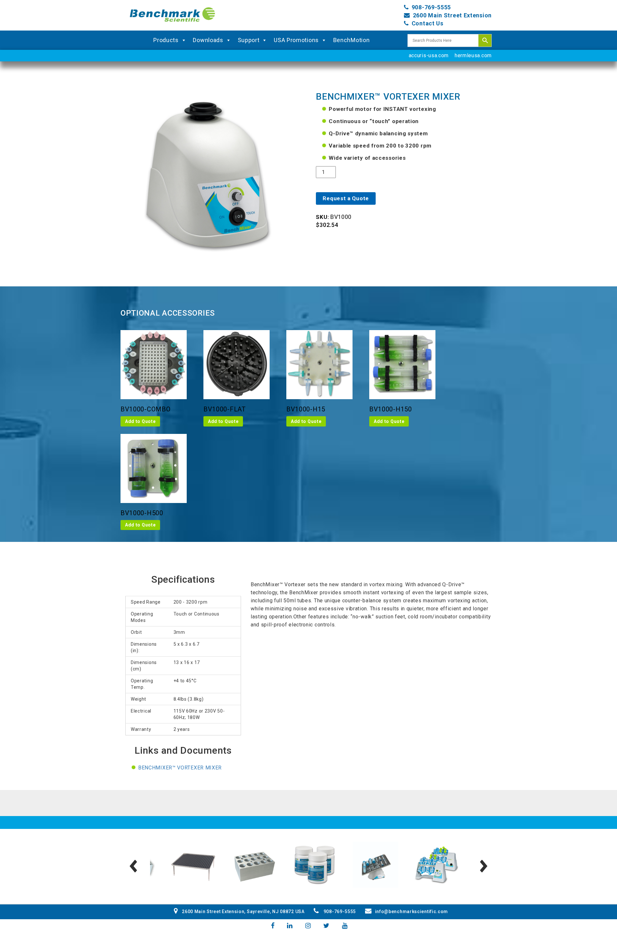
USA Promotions (296, 40)
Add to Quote (140, 421)
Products (166, 40)
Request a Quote (346, 198)
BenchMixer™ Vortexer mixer (180, 768)
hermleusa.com (473, 55)
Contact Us (427, 23)
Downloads (208, 40)
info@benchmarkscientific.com (411, 911)
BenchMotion (351, 40)
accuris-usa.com (429, 55)
